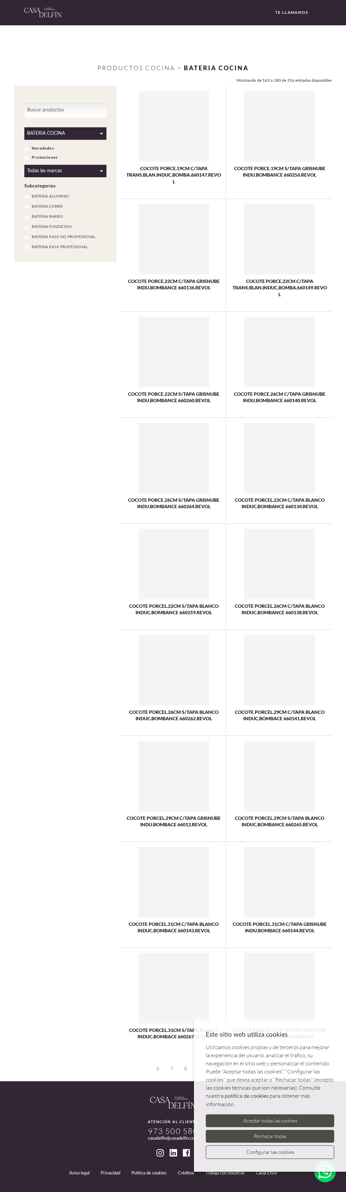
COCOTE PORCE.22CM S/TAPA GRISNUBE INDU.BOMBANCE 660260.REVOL (173, 397)
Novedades (43, 148)
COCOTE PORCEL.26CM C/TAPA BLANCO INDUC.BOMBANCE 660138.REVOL (280, 609)
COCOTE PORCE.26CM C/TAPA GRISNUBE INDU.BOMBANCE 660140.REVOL (279, 397)
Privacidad (110, 1173)
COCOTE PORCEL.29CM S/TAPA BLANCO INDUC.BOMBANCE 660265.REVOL (279, 821)
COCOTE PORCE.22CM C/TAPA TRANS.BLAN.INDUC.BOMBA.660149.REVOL (279, 287)
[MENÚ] (321, 13)
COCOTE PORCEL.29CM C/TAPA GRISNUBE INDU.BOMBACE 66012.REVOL (174, 821)
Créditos (186, 1173)
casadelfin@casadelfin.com (173, 1138)
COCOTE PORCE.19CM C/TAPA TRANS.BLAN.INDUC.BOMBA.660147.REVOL (173, 174)
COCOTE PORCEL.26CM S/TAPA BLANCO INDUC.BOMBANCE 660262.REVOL (174, 715)
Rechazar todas (270, 1136)
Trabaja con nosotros (225, 1173)
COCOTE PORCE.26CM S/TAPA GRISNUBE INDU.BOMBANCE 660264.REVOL (173, 503)
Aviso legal (79, 1173)
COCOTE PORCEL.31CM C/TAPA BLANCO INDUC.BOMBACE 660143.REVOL (174, 927)
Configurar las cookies (270, 1152)
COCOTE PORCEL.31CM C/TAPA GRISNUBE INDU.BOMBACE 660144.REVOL (280, 927)
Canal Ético (266, 1173)
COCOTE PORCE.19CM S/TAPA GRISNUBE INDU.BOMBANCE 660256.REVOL (279, 171)
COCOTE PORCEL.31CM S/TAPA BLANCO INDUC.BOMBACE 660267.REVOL (174, 1033)
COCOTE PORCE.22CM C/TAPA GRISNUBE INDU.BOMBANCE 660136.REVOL (174, 284)
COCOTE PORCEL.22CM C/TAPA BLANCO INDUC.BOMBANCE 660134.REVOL (280, 503)
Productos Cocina (136, 68)
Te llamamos (291, 12)
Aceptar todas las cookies (270, 1120)
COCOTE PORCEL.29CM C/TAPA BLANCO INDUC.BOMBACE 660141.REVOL (280, 715)
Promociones (45, 157)
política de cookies (247, 1096)
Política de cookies (149, 1173)
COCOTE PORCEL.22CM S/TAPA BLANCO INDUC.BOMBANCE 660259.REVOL (174, 609)
